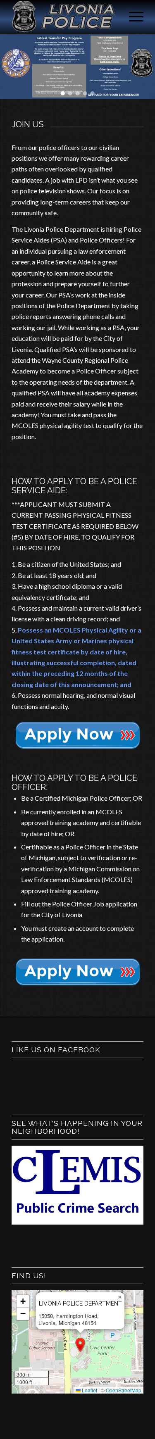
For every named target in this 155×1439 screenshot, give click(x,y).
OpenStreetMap (123, 1390)
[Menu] (132, 16)
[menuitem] (132, 16)
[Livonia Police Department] (64, 16)
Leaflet (89, 1390)
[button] (63, 93)
